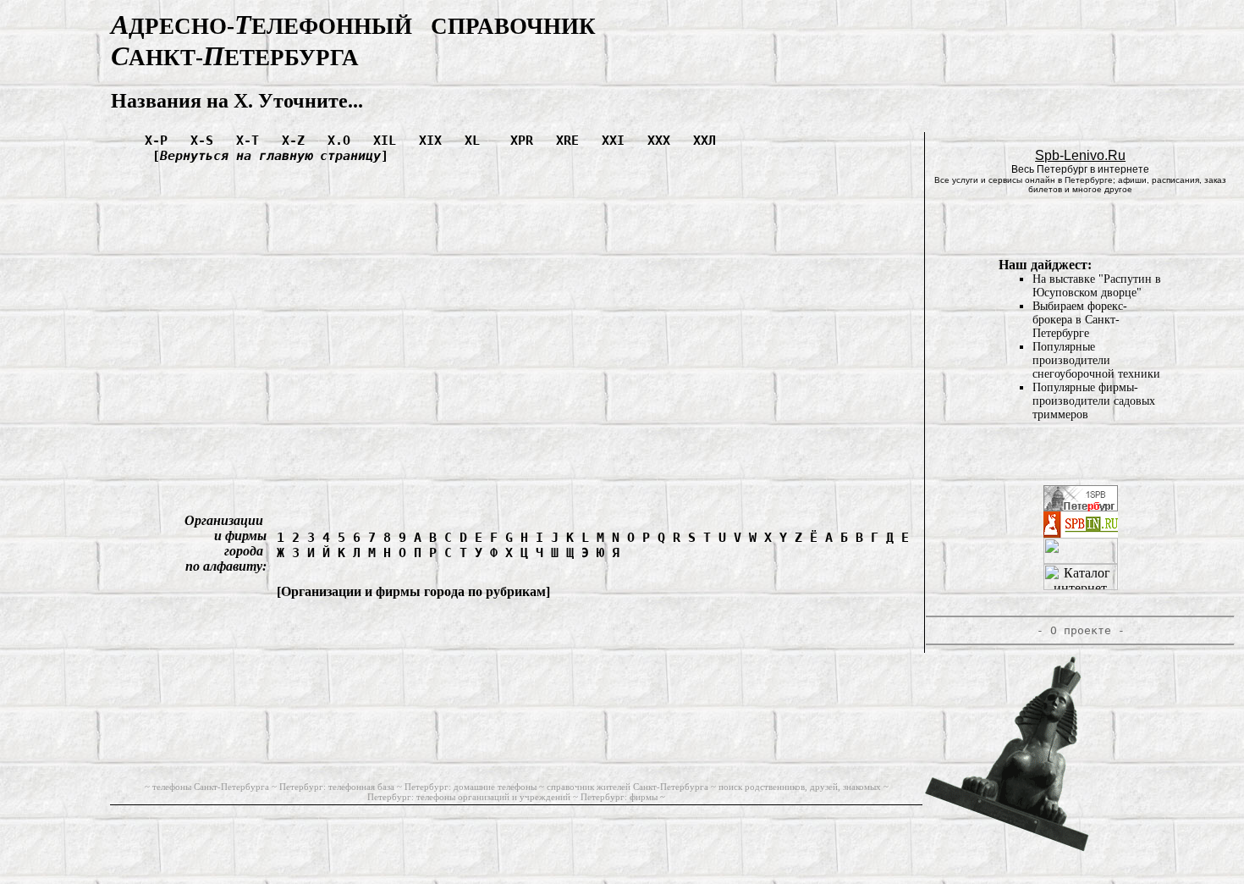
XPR (525, 140)
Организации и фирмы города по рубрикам (413, 591)
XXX (662, 140)
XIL (388, 140)
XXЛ (708, 140)
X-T (251, 140)
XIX (434, 140)
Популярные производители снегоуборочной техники (1096, 360)
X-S (205, 140)
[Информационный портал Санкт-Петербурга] (1080, 533)
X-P (160, 140)
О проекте (1080, 630)
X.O (343, 140)
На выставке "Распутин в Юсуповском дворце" (1096, 286)
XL (480, 140)
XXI (617, 140)
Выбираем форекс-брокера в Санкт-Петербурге (1079, 320)
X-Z (297, 140)
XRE (571, 140)
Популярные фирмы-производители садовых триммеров (1093, 401)
